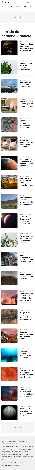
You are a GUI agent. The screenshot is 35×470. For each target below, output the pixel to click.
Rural (25, 6)
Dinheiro (10, 6)
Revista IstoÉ (17, 6)
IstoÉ (3, 6)
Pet (31, 10)
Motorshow (17, 10)
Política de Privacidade (8, 462)
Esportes (3, 10)
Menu (10, 10)
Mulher (24, 10)
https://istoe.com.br (18, 458)
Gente (31, 6)
